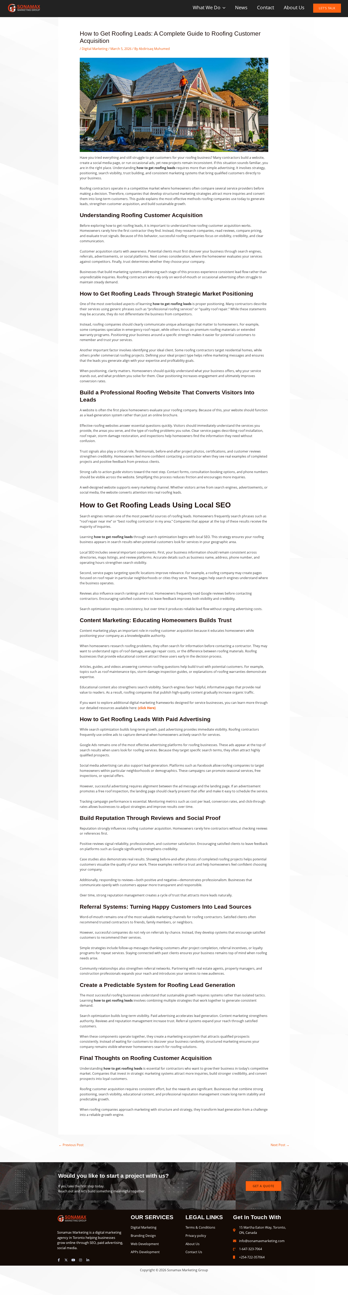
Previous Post (71, 1145)
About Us (294, 7)
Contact (265, 7)
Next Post (280, 1145)
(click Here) (146, 708)
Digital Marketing (95, 48)
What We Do (207, 7)
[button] (223, 7)
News (241, 7)
